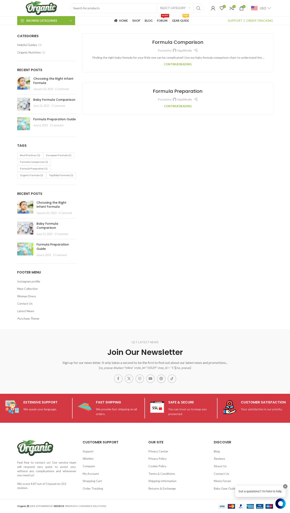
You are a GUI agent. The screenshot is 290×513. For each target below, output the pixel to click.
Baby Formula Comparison (54, 100)
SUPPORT (235, 20)
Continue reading (178, 64)
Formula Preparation (33, 168)
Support (88, 451)
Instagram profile (28, 281)
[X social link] (129, 378)
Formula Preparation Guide (54, 119)
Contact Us (25, 303)
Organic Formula (31, 175)
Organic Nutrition (29, 52)
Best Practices (30, 155)
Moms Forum (222, 481)
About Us (220, 466)
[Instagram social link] (139, 378)
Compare (89, 466)
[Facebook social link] (118, 378)
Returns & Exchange (162, 488)
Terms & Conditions (161, 473)
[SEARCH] (198, 8)
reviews (22, 488)
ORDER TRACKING (259, 20)
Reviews (219, 458)
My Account (91, 473)
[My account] (213, 8)
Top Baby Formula (61, 175)
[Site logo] (41, 7)
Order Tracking (93, 488)
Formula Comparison (34, 161)
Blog (217, 451)
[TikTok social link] (172, 378)
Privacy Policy (157, 458)
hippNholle (185, 50)
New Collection (27, 288)
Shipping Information (162, 481)
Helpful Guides (27, 45)
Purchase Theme (28, 318)
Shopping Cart (92, 481)
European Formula (58, 155)
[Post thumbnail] (23, 84)
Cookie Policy (157, 466)
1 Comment (62, 89)
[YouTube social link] (150, 378)
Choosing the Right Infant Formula (53, 80)
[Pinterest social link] (161, 378)
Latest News (25, 311)
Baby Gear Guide (225, 488)
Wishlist (88, 458)
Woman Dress (26, 296)
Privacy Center (158, 451)
